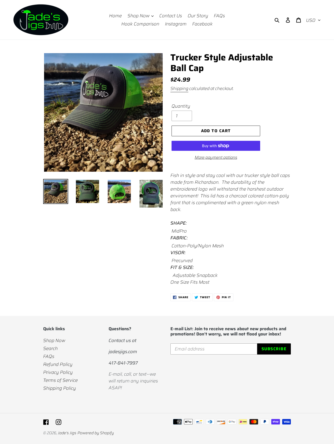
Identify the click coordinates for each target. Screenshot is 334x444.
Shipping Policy (59, 388)
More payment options (216, 157)
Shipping (179, 88)
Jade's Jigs (67, 433)
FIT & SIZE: (182, 267)
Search (50, 348)
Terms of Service (60, 380)
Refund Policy (57, 364)
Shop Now (54, 340)
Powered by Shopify (95, 433)
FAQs (48, 356)
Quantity (181, 106)
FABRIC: (178, 237)
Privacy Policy (58, 372)
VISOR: (177, 252)
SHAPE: (178, 223)
